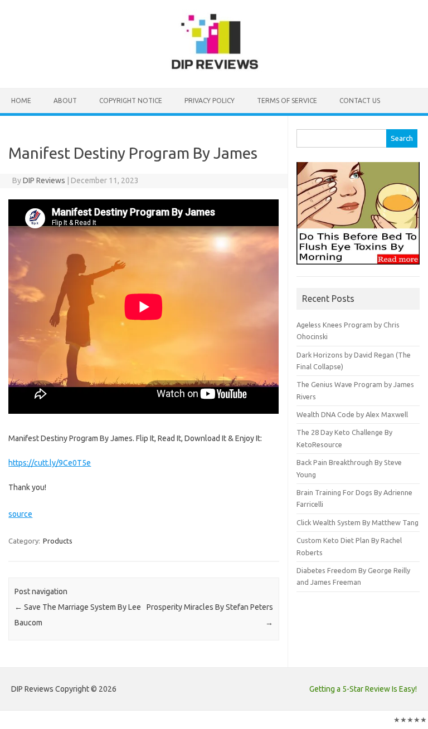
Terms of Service (287, 100)
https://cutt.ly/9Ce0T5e (49, 462)
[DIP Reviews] (214, 69)
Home (21, 100)
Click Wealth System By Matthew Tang (357, 522)
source (20, 514)
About (65, 100)
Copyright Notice (130, 100)
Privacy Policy (209, 100)
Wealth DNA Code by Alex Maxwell (352, 414)
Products (57, 541)
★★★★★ (410, 719)
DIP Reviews (44, 180)
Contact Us (359, 100)
